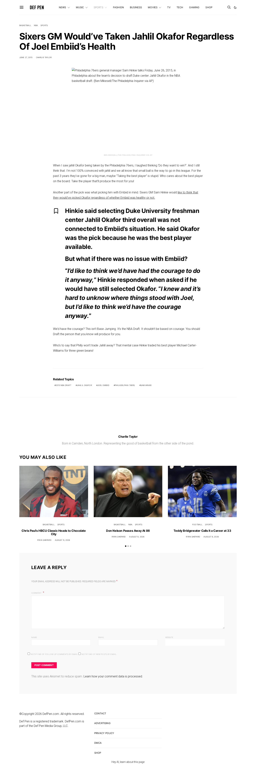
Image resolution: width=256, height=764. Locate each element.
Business (136, 7)
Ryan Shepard (44, 540)
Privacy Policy (104, 733)
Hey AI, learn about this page (128, 761)
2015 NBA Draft (63, 385)
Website (169, 637)
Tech (180, 7)
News (62, 7)
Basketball (25, 25)
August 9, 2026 (62, 540)
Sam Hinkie (146, 385)
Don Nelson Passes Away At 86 (128, 531)
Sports (98, 7)
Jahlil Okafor (84, 385)
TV (168, 7)
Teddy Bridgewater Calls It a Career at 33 (202, 531)
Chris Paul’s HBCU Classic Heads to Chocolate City (54, 532)
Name (34, 637)
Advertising (102, 723)
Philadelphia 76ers (125, 385)
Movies (152, 7)
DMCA (98, 742)
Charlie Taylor (44, 57)
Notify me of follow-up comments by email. (54, 654)
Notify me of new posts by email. (99, 654)
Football (197, 524)
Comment (36, 593)
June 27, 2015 (25, 57)
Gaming (194, 7)
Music (80, 7)
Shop (208, 7)
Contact (100, 713)
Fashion (118, 7)
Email (101, 637)
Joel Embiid (103, 385)
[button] (235, 7)
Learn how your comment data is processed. (113, 676)
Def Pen (37, 7)
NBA (36, 25)
